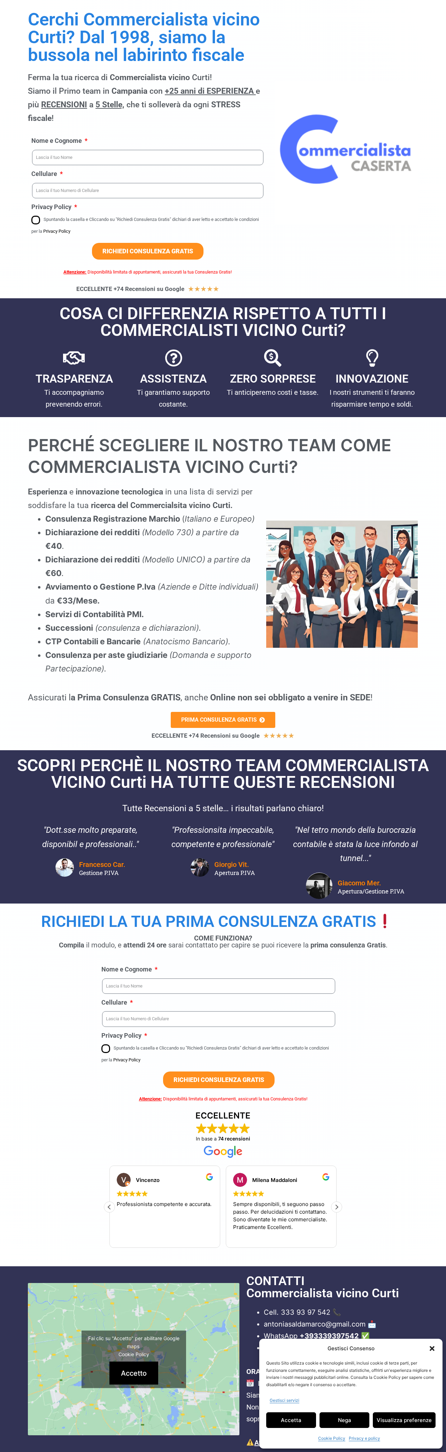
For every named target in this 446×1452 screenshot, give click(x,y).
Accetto (134, 1373)
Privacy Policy (52, 206)
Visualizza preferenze (404, 1420)
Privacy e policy (364, 1438)
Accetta (291, 1420)
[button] (432, 1348)
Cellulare (45, 173)
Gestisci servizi (284, 1400)
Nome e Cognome (57, 140)
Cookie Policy (331, 1438)
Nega (344, 1420)
